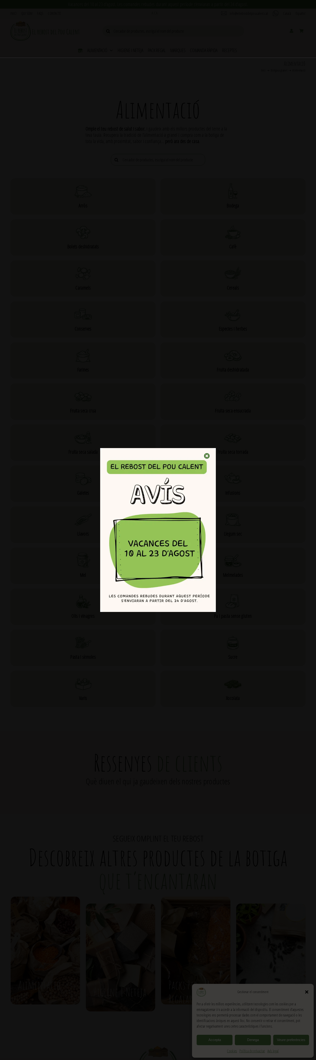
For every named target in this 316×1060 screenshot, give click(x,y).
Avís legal (273, 1051)
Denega (253, 1040)
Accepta (214, 1040)
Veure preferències (291, 1040)
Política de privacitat (252, 1051)
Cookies (232, 1051)
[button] (306, 992)
